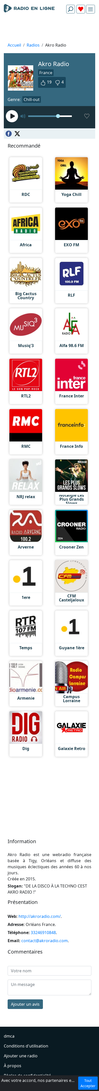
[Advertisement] (49, 29)
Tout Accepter (87, 1083)
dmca (9, 1036)
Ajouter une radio (21, 1056)
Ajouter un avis (25, 1004)
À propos (12, 1065)
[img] (90, 9)
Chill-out (32, 99)
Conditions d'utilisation (26, 1046)
